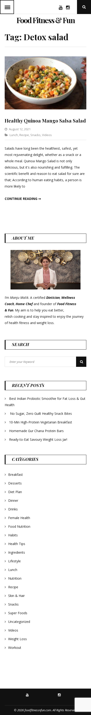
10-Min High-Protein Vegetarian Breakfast (41, 422)
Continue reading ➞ (23, 198)
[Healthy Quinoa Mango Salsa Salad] (45, 108)
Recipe (24, 135)
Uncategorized (19, 621)
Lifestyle (14, 561)
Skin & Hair (16, 595)
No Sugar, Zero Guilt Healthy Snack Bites (41, 413)
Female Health (19, 518)
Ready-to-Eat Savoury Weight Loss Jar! (38, 439)
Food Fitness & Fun (46, 20)
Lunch (14, 135)
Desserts (15, 483)
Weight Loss (17, 639)
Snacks (35, 135)
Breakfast (15, 474)
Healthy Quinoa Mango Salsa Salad (45, 120)
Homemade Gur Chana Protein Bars (36, 431)
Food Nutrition (19, 526)
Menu (7, 7)
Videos (47, 135)
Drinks (13, 509)
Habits (13, 535)
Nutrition (14, 578)
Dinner (13, 500)
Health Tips (16, 544)
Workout (14, 647)
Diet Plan (15, 492)
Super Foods (17, 613)
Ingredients (16, 552)
